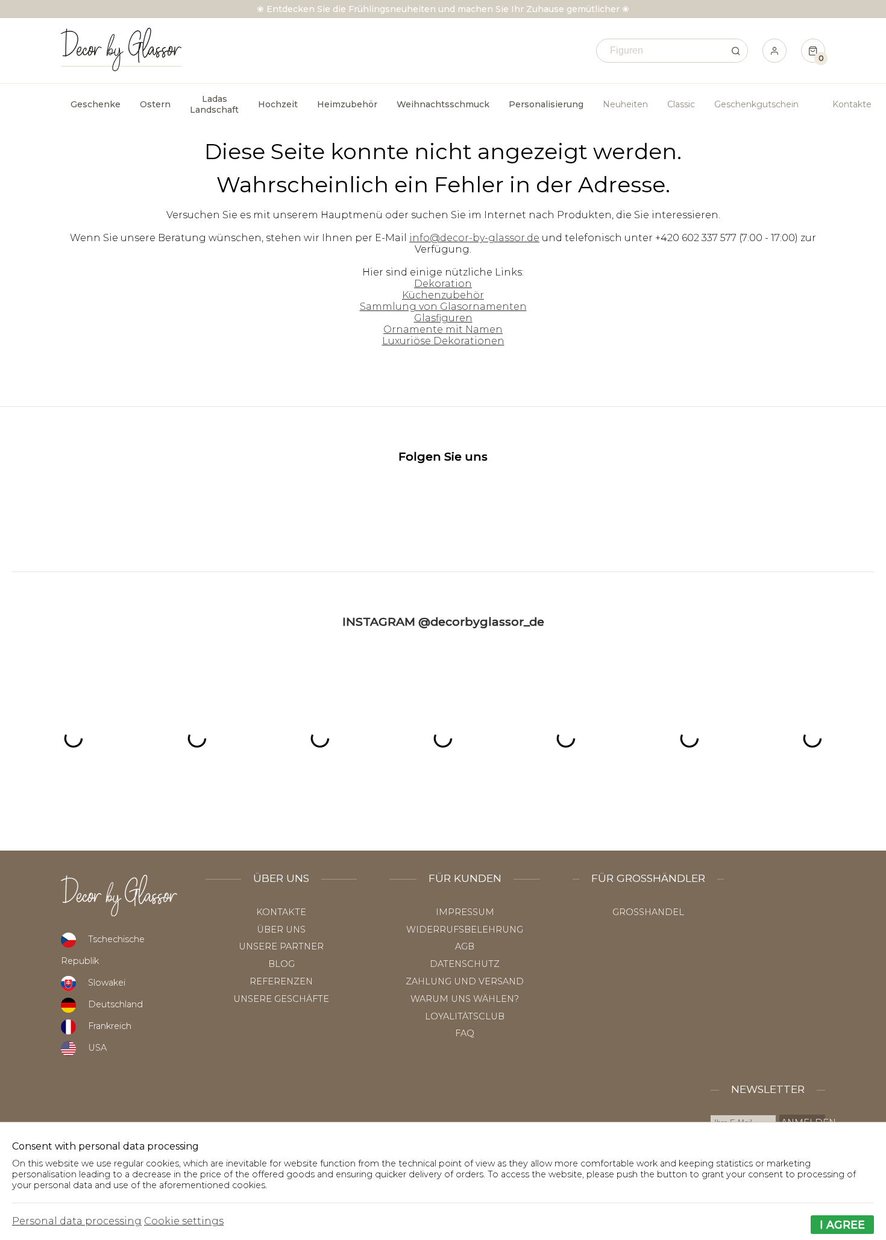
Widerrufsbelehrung (464, 929)
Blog (281, 963)
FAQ (464, 1033)
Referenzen (281, 981)
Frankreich (109, 1026)
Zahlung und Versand (465, 981)
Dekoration (443, 283)
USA (97, 1047)
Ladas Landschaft (214, 104)
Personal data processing (77, 1221)
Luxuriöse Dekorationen (443, 341)
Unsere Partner (281, 946)
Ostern (155, 104)
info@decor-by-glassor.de (474, 238)
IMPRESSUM (465, 912)
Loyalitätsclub (464, 1016)
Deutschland (115, 1004)
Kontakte (852, 104)
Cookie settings (184, 1221)
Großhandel (648, 912)
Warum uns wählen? (464, 998)
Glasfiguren (443, 318)
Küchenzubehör (443, 295)
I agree (842, 1224)
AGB (464, 946)
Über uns (281, 929)
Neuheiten (625, 104)
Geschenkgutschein (756, 104)
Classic (681, 104)
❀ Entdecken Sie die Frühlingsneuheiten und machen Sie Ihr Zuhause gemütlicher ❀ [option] (443, 9)
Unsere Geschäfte (281, 998)
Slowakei (106, 982)
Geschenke (96, 104)
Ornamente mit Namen (443, 329)
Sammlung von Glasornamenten (443, 306)
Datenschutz (465, 963)
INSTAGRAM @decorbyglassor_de (443, 621)
